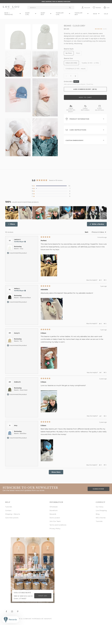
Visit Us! (42, 596)
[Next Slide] (105, 212)
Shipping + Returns (12, 514)
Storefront (54, 510)
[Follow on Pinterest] (18, 611)
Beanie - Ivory (18, 248)
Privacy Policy (55, 529)
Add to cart (85, 97)
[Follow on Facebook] (6, 611)
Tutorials (8, 507)
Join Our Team (55, 521)
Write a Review (99, 224)
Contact (8, 510)
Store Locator (55, 518)
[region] (56, 212)
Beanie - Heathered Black (22, 297)
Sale (106, 14)
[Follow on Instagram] (12, 611)
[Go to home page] (11, 7)
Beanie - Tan (18, 341)
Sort (87, 232)
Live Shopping (101, 510)
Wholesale (54, 507)
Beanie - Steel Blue (20, 433)
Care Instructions (11, 518)
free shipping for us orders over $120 (56, 1)
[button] (51, 186)
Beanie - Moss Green (20, 390)
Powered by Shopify (42, 619)
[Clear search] (70, 7)
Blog (98, 514)
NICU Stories (101, 518)
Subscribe (98, 489)
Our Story (99, 507)
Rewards (53, 514)
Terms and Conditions (58, 525)
